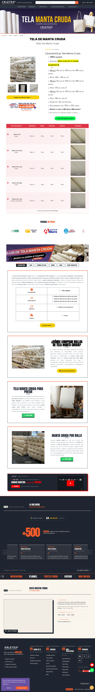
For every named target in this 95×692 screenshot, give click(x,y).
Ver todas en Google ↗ (83, 570)
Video (60, 265)
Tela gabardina (65, 661)
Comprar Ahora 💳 (47, 325)
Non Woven (60, 576)
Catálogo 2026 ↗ (85, 683)
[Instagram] (88, 656)
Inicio (5, 35)
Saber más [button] (6, 684)
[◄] (5, 552)
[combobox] (55, 2)
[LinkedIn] (80, 660)
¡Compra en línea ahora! (67, 371)
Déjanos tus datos (9, 659)
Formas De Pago (41, 265)
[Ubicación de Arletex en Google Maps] (28, 616)
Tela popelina (65, 666)
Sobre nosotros (9, 661)
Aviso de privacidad (51, 666)
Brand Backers (88, 689)
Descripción (21, 265)
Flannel (9, 576)
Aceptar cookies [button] (22, 688)
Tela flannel (65, 672)
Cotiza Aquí (29, 415)
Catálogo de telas (50, 655)
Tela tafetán (65, 664)
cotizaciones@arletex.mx (63, 621)
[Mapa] (80, 656)
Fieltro (76, 576)
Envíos (53, 265)
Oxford (44, 576)
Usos (31, 265)
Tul (88, 576)
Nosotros (32, 658)
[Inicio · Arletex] (11, 648)
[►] (90, 552)
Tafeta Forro (26, 576)
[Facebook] (84, 656)
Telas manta (65, 669)
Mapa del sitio (49, 671)
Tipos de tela (49, 658)
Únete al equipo (34, 663)
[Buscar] (76, 2)
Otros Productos (72, 265)
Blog (47, 674)
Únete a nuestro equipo (11, 667)
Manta (16, 35)
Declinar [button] (9, 688)
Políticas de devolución (52, 669)
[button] (12, 253)
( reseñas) (55, 49)
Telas (10, 35)
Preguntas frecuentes (10, 664)
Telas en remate (50, 660)
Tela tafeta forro (66, 658)
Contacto (84, 2)
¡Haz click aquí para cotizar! (66, 118)
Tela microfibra (66, 675)
